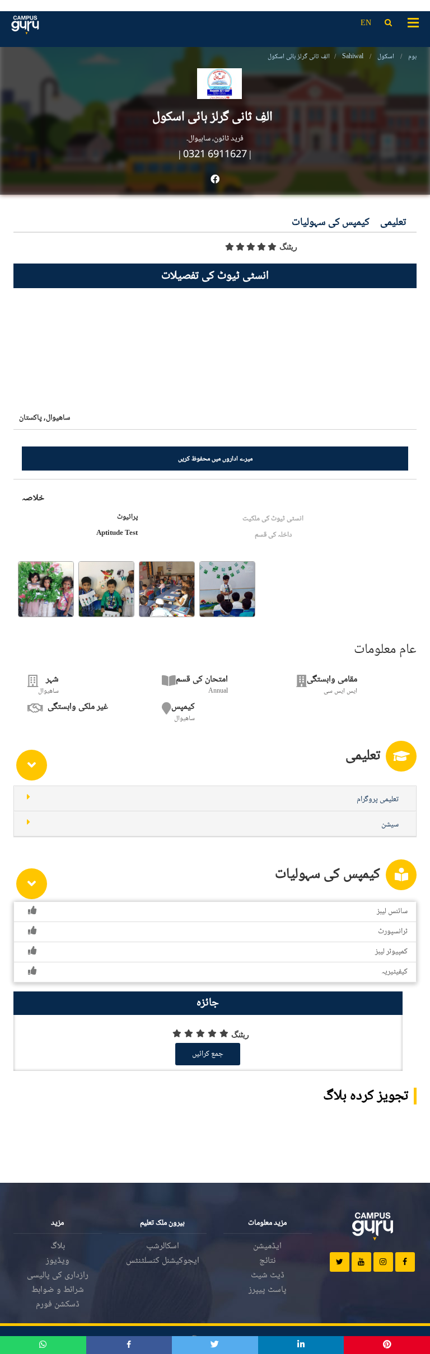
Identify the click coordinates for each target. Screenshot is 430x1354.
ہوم (412, 57)
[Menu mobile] (413, 21)
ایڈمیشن (267, 1246)
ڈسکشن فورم (58, 1304)
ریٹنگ (288, 246)
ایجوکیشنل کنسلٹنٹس (162, 1260)
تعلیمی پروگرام (378, 799)
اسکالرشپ (162, 1246)
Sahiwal (352, 57)
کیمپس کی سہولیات (331, 223)
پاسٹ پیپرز (268, 1289)
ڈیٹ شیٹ (267, 1275)
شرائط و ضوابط (57, 1289)
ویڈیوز (57, 1260)
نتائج (267, 1260)
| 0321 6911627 (213, 155)
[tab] (215, 798)
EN (366, 23)
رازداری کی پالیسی (57, 1275)
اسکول (385, 57)
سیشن (390, 824)
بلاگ (57, 1246)
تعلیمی (393, 223)
